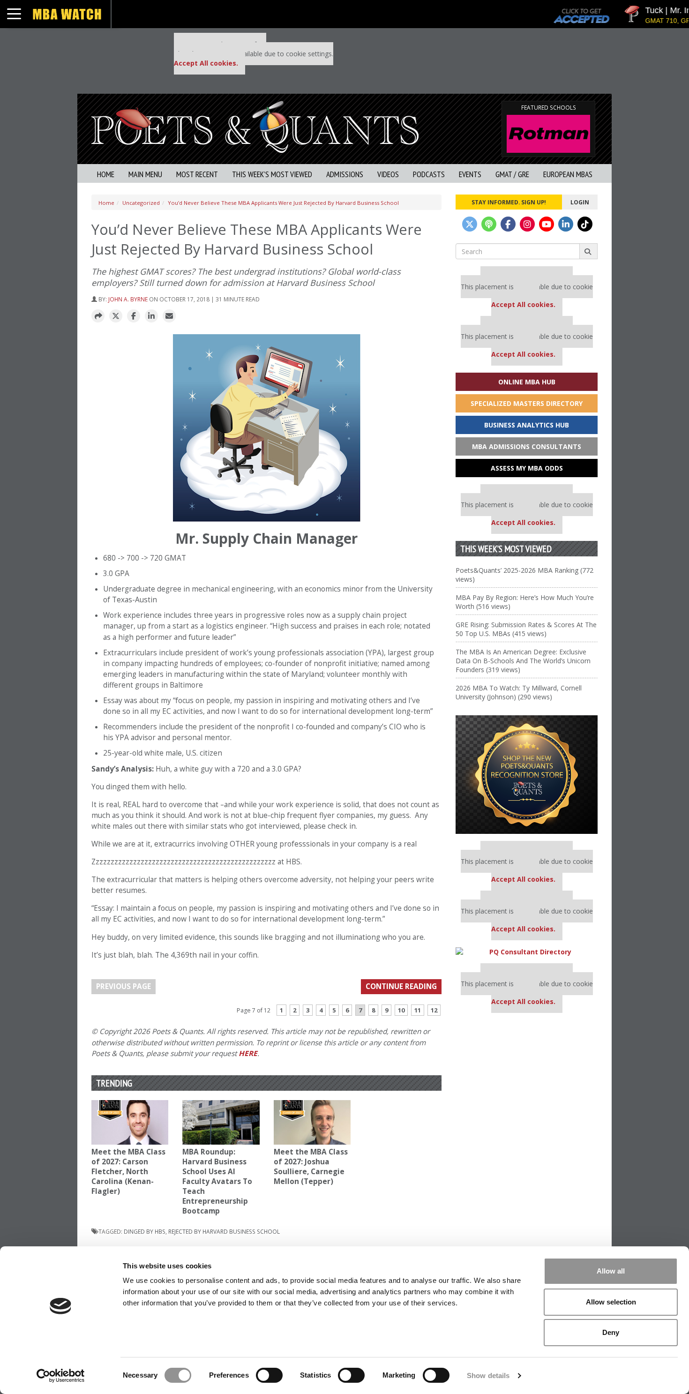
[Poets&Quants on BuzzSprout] (488, 224)
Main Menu (145, 174)
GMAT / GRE (512, 174)
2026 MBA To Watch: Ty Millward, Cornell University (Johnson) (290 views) (519, 692)
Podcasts (429, 174)
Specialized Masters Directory (527, 403)
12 (434, 1010)
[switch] (269, 1375)
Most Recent (197, 174)
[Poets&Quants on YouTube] (546, 224)
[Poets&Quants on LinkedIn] (565, 224)
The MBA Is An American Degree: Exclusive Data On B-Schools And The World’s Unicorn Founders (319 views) (523, 660)
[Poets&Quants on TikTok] (584, 224)
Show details (488, 1375)
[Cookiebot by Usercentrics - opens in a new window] (61, 1376)
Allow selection (611, 1302)
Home (105, 174)
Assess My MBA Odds (527, 468)
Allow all (611, 1271)
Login (579, 202)
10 (401, 1010)
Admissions (344, 174)
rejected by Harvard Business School (224, 1231)
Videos (388, 174)
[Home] (255, 125)
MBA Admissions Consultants (526, 446)
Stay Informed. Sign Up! (509, 202)
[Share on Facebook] (133, 316)
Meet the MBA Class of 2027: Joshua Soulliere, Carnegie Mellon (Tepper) (311, 1166)
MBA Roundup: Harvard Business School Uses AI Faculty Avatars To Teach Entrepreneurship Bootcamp (217, 1181)
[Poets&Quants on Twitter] (469, 224)
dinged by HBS (144, 1231)
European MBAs (567, 174)
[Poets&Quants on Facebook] (508, 224)
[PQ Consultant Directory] (527, 951)
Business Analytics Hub (526, 424)
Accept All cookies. (206, 63)
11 (417, 1010)
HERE (248, 1053)
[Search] (588, 251)
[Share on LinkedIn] (151, 316)
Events (470, 174)
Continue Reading (401, 986)
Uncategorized (141, 202)
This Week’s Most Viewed (272, 174)
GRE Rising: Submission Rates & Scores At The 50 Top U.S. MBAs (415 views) (526, 629)
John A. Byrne (128, 299)
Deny (610, 1332)
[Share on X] (115, 316)
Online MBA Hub (526, 381)
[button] (98, 316)
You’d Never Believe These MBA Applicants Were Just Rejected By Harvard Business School (283, 202)
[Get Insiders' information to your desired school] (527, 774)
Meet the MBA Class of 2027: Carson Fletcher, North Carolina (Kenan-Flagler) (128, 1171)
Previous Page (123, 986)
